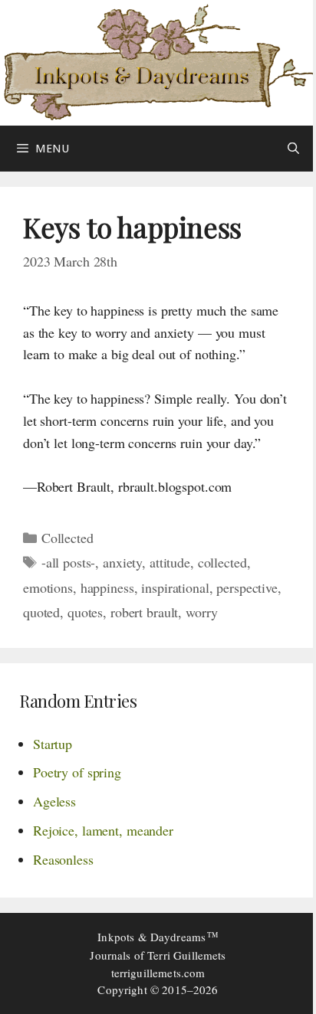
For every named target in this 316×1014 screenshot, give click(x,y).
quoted (41, 612)
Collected (67, 537)
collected (222, 562)
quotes (85, 612)
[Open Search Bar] (293, 149)
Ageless (54, 801)
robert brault (144, 612)
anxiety (122, 562)
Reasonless (63, 859)
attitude (170, 562)
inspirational (175, 587)
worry (201, 612)
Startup (52, 743)
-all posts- (68, 562)
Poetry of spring (77, 772)
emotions (48, 587)
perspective (247, 587)
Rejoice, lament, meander (103, 830)
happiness (107, 587)
